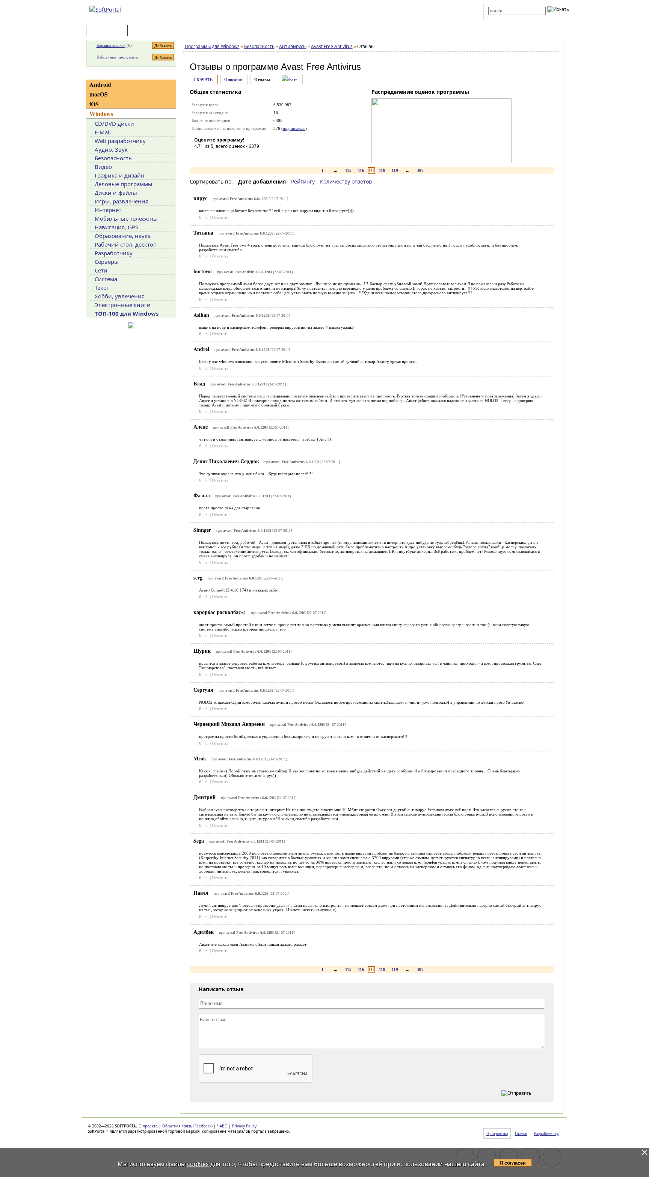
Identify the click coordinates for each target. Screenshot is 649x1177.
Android (100, 84)
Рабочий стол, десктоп (126, 244)
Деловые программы (123, 184)
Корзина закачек (111, 45)
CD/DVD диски (114, 123)
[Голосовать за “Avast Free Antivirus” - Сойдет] (222, 157)
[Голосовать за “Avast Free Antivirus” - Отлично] (245, 157)
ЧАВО (222, 1126)
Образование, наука (123, 235)
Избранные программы (117, 57)
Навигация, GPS (116, 227)
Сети (101, 270)
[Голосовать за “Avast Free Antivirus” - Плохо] (211, 157)
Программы (108, 31)
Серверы (107, 261)
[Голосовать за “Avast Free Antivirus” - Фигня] (199, 157)
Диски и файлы (116, 192)
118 (382, 170)
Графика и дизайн (120, 175)
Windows (101, 113)
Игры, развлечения (121, 201)
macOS (98, 94)
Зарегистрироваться (387, 11)
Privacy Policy (244, 1126)
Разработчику (114, 253)
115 (348, 170)
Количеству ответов (346, 181)
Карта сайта (425, 11)
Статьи (146, 31)
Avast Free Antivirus (321, 67)
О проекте (148, 1126)
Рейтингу (303, 181)
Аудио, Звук (111, 149)
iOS (94, 103)
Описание (233, 79)
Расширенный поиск (509, 17)
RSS (448, 11)
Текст (102, 287)
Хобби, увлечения (120, 296)
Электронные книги (123, 305)
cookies (198, 1164)
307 (420, 170)
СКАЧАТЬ (203, 79)
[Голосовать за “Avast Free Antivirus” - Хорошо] (233, 157)
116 (361, 170)
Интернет (108, 210)
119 (395, 170)
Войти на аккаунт (344, 11)
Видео (103, 166)
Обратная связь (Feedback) (187, 1126)
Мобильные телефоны (126, 218)
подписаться (294, 128)
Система (106, 279)
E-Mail (103, 132)
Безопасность (113, 158)
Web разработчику (120, 140)
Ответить (220, 217)
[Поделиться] (289, 79)
